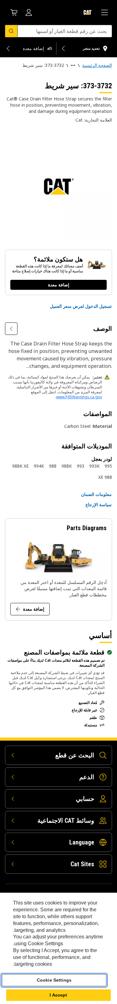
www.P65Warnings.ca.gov (79, 397)
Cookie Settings (54, 980)
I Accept (58, 994)
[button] (81, 306)
